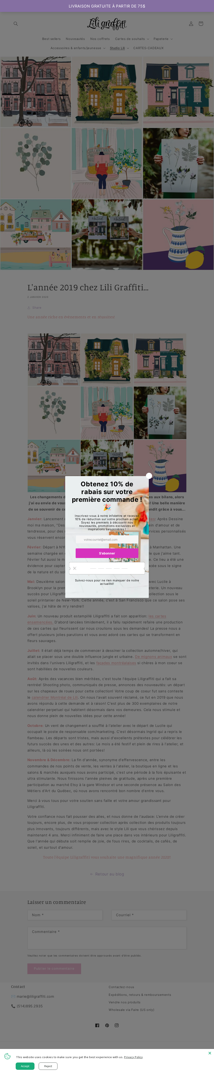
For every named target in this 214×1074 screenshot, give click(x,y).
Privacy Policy (133, 1057)
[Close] (210, 1053)
